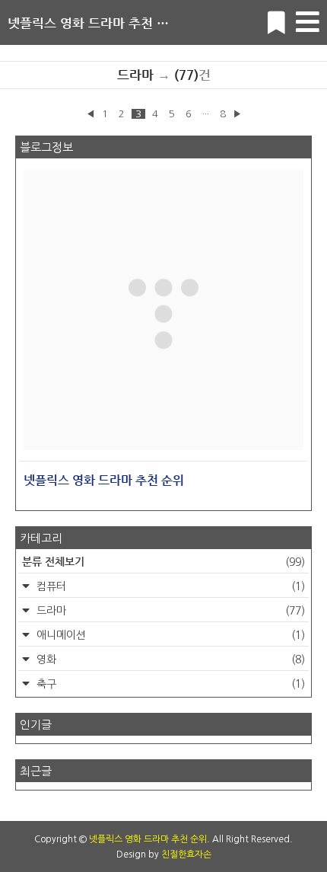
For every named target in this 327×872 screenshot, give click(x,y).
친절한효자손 (186, 854)
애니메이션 (169, 635)
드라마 (169, 610)
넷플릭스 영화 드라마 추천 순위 (94, 22)
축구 (169, 684)
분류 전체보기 (163, 561)
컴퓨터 (169, 586)
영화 (169, 659)
